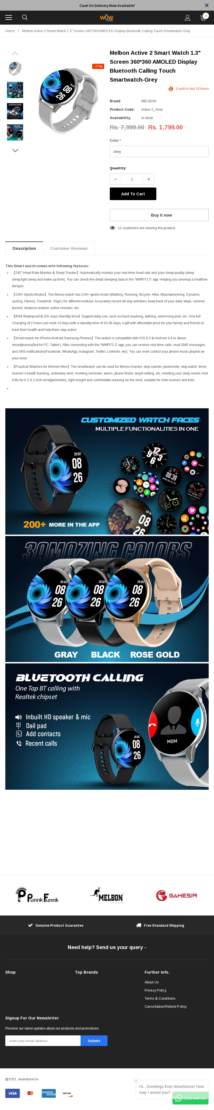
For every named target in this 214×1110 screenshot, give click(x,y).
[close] (207, 5)
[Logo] (106, 17)
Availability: (120, 118)
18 (120, 228)
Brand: (115, 101)
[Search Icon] (25, 17)
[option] (107, 5)
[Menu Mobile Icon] (8, 17)
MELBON (149, 101)
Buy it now (161, 215)
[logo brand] (37, 895)
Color (115, 141)
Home (10, 31)
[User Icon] (188, 18)
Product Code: (122, 110)
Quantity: (118, 168)
